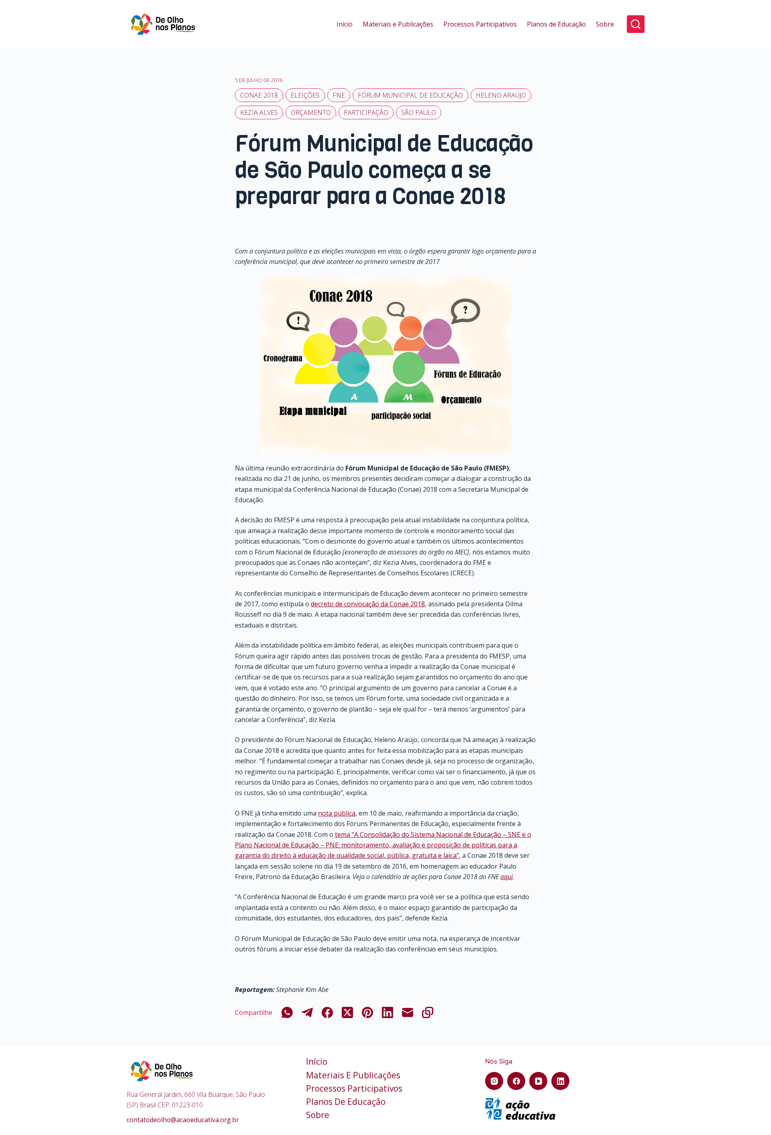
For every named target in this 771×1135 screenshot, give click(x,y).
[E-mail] (407, 1012)
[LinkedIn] (387, 1012)
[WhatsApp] (287, 1012)
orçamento (311, 112)
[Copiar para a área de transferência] (427, 1012)
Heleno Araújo (501, 95)
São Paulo (418, 112)
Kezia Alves (259, 112)
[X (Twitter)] (347, 1012)
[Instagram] (494, 1081)
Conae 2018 (259, 95)
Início (345, 24)
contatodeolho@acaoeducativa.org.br (182, 1119)
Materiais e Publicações (398, 24)
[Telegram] (307, 1012)
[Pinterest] (367, 1012)
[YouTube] (538, 1081)
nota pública (336, 813)
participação (366, 112)
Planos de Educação (556, 24)
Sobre (605, 24)
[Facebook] (327, 1012)
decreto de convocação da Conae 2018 (368, 603)
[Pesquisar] (636, 24)
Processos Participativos (480, 24)
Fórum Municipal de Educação (410, 95)
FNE (338, 95)
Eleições (305, 95)
